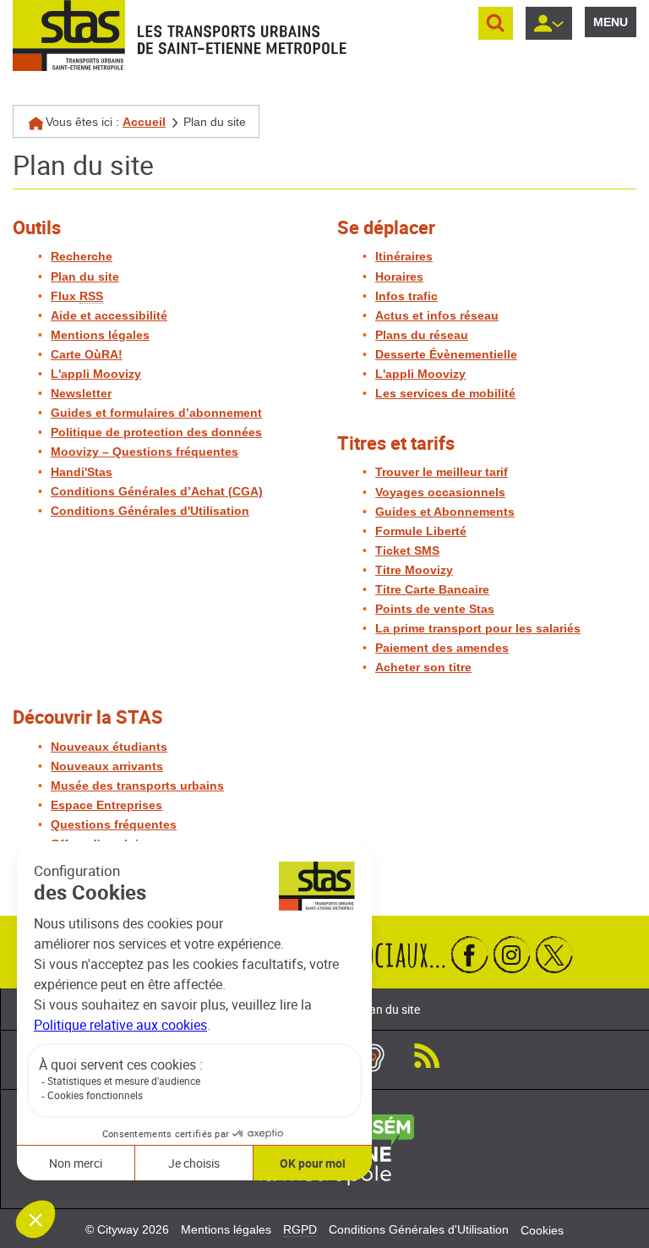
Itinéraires (404, 256)
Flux (77, 296)
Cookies (542, 1230)
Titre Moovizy (414, 570)
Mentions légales (100, 335)
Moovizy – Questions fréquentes (144, 451)
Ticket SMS (407, 550)
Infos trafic (406, 296)
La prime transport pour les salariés (478, 628)
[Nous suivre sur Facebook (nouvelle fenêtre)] (469, 954)
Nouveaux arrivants (107, 766)
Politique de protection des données (156, 432)
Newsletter (81, 393)
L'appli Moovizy (96, 373)
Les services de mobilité (445, 393)
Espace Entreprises (106, 805)
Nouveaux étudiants (109, 746)
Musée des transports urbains (137, 785)
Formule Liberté (420, 531)
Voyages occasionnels (440, 492)
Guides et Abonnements (445, 511)
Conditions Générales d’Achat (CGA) (157, 491)
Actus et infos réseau (437, 315)
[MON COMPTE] (549, 23)
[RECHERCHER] (495, 23)
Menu (610, 22)
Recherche (81, 256)
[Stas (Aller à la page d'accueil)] (69, 35)
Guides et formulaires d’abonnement (156, 412)
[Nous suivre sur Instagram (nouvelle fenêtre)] (512, 954)
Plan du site (85, 276)
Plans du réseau (421, 335)
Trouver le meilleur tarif (441, 472)
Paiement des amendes (442, 647)
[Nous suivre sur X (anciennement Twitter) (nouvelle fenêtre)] (554, 954)
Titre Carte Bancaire (432, 589)
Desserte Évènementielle (446, 354)
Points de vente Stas (434, 609)
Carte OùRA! (87, 354)
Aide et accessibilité (109, 315)
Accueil (144, 122)
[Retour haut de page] (617, 1231)
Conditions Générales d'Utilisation (150, 510)
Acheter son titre (423, 667)
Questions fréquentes (114, 824)
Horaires (399, 276)
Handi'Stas (81, 472)
